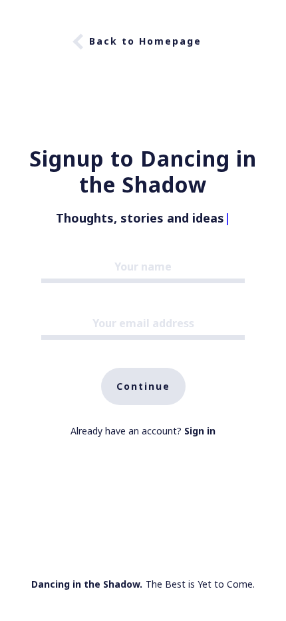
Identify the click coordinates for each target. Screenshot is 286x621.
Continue (143, 386)
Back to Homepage (145, 41)
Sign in (199, 430)
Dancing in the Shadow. (86, 584)
